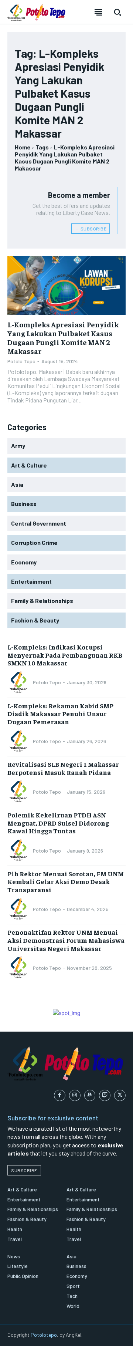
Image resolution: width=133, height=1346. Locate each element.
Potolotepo (44, 1335)
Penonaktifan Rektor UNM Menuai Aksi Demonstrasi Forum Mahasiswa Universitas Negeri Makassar (66, 940)
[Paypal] (90, 1095)
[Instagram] (75, 1095)
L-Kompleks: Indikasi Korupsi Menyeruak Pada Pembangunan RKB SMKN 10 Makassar (64, 654)
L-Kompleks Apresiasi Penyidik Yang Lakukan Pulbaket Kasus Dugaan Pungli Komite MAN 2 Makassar (63, 337)
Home (23, 147)
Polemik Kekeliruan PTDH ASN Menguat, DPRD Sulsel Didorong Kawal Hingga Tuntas (58, 822)
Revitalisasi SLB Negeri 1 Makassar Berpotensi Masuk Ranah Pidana (63, 768)
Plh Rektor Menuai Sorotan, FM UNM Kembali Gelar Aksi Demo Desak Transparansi (65, 881)
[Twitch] (104, 1095)
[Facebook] (59, 1095)
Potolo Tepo (21, 361)
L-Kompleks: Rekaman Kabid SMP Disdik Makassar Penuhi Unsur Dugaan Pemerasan (60, 713)
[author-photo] (19, 682)
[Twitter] (120, 1095)
